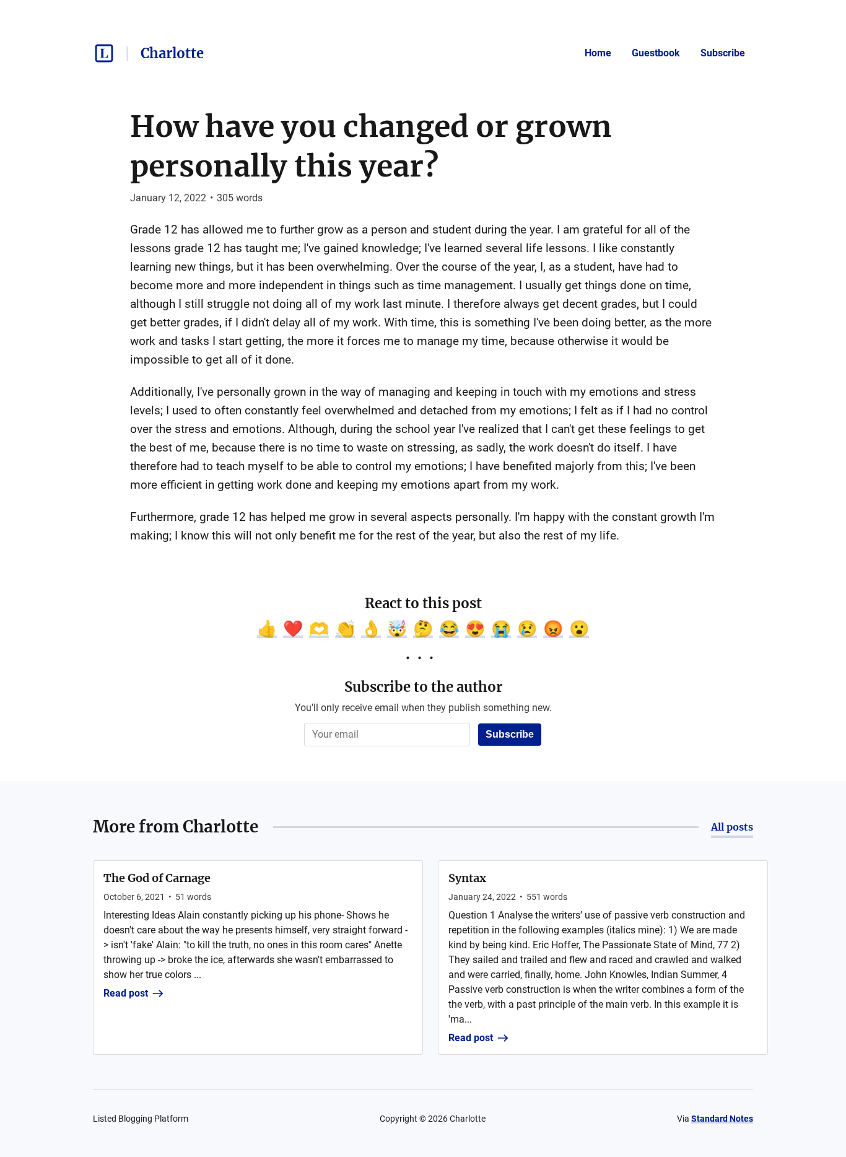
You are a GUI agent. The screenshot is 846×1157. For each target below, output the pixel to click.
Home (598, 53)
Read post (125, 993)
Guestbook (656, 53)
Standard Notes (722, 1119)
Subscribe (722, 53)
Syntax (467, 878)
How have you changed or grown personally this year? (371, 146)
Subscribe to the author (423, 687)
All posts (732, 827)
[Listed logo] (104, 53)
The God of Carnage (157, 878)
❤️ (293, 628)
